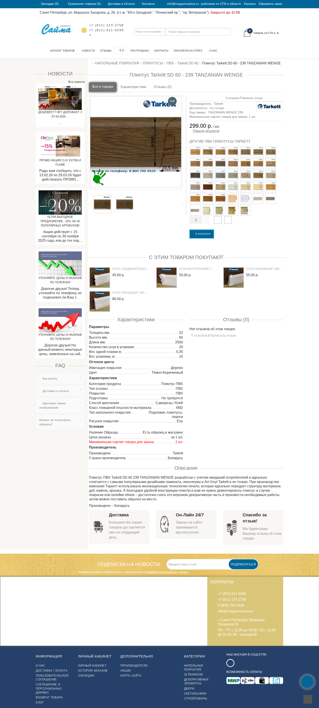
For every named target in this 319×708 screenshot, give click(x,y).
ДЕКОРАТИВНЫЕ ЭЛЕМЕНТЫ (196, 681)
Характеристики (133, 87)
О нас (213, 50)
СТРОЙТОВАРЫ (195, 698)
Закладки (86, 675)
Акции (125, 670)
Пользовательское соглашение (52, 677)
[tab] (60, 378)
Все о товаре (102, 86)
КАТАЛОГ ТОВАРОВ (61, 50)
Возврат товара (49, 697)
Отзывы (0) (162, 87)
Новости (88, 50)
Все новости (76, 81)
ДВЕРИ (189, 688)
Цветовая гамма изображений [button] (52, 405)
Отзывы (106, 50)
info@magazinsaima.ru (183, 3)
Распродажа (140, 50)
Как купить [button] (49, 378)
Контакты (161, 50)
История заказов (93, 670)
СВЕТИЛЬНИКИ (195, 693)
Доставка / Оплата (51, 670)
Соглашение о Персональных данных (49, 688)
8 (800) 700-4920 (231, 605)
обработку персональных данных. (167, 572)
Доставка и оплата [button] (55, 391)
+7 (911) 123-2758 (106, 25)
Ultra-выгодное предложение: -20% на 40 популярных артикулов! (60, 221)
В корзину (203, 234)
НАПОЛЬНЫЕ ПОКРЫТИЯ (194, 667)
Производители (134, 665)
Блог (40, 702)
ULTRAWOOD (193, 674)
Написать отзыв (252, 98)
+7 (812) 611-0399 (106, 30)
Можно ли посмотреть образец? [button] (55, 422)
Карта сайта (130, 675)
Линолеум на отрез (188, 50)
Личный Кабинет (92, 665)
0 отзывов (231, 98)
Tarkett (218, 103)
